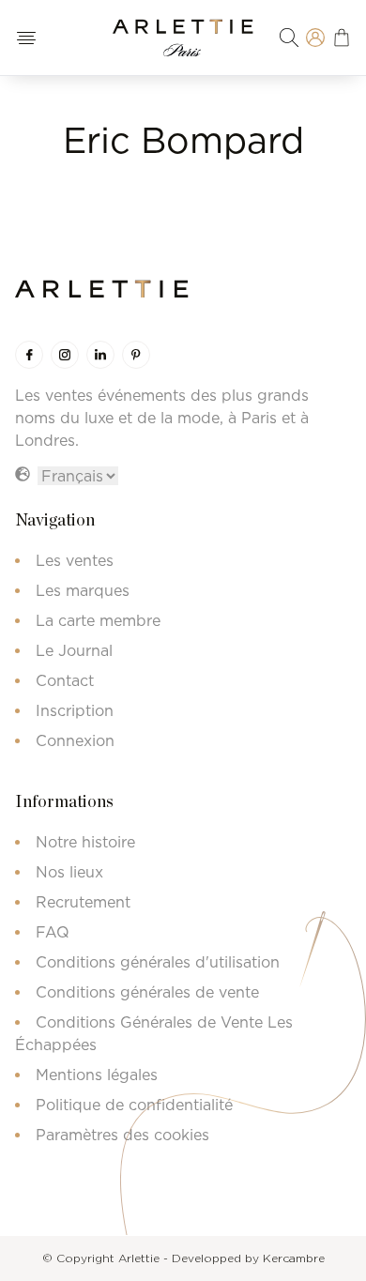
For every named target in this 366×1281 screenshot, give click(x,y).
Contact (65, 680)
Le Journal (74, 650)
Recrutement (83, 901)
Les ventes (75, 560)
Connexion (75, 740)
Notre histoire (85, 841)
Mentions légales (97, 1074)
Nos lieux (69, 871)
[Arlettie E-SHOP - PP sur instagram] (64, 354)
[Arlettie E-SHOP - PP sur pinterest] (136, 354)
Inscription (75, 710)
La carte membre (98, 620)
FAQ (52, 931)
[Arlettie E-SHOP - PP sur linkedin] (100, 354)
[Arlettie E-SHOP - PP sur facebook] (29, 354)
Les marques (83, 590)
